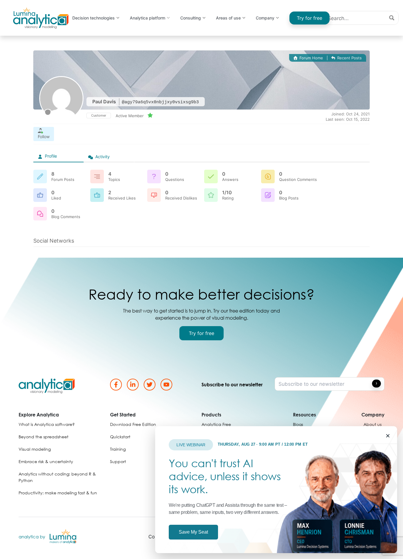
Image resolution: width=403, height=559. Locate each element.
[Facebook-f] (116, 384)
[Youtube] (166, 384)
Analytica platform (147, 17)
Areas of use (228, 17)
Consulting (190, 17)
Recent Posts (349, 57)
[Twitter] (149, 384)
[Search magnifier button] (391, 17)
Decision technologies (93, 17)
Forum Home (310, 57)
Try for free (309, 18)
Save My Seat (193, 532)
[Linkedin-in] (133, 384)
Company (265, 17)
